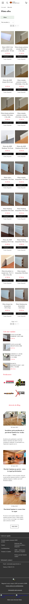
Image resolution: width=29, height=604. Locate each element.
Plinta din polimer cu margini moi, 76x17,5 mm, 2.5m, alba (7, 273)
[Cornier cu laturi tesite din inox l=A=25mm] (6, 357)
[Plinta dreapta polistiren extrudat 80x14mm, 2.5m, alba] (21, 38)
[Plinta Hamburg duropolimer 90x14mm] (21, 199)
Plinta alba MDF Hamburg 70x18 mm (7, 147)
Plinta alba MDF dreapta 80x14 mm (7, 81)
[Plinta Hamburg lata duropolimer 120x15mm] (21, 295)
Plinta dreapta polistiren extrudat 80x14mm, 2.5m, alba (21, 49)
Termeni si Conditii (6, 551)
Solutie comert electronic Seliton (14, 599)
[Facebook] (3, 570)
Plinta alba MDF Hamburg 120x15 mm (7, 240)
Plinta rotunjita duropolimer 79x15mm (21, 178)
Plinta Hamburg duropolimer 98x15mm (21, 240)
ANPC (16, 540)
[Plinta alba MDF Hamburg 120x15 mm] (7, 230)
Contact (3, 545)
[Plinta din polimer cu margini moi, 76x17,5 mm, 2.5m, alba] (7, 262)
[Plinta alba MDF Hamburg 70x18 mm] (7, 137)
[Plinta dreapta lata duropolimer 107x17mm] (7, 295)
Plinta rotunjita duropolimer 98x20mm (21, 272)
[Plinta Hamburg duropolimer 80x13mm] (7, 199)
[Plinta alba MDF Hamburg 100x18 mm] (21, 137)
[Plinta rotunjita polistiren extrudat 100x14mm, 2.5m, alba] (21, 71)
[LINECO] (9, 394)
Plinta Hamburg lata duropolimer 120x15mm (21, 306)
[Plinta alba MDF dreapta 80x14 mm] (7, 71)
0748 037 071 (10, 567)
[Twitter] (6, 570)
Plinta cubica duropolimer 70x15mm (7, 178)
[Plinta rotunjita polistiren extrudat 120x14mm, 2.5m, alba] (21, 104)
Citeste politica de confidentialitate (14, 586)
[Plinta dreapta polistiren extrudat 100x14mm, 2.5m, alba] (7, 104)
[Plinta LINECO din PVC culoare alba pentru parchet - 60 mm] (7, 38)
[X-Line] (20, 393)
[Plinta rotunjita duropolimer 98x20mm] (21, 262)
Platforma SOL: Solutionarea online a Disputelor (20, 545)
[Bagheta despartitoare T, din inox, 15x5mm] (6, 366)
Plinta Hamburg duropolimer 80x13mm (7, 209)
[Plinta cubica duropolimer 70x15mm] (7, 168)
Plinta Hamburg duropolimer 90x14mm (21, 209)
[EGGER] (9, 382)
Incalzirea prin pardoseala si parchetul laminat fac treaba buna (14, 432)
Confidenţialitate (5, 548)
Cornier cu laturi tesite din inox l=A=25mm (16, 355)
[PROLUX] (20, 382)
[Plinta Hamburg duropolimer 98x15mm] (21, 230)
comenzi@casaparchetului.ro (14, 564)
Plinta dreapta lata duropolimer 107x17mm (7, 306)
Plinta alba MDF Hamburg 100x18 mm (21, 147)
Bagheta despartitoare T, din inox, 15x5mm (17, 365)
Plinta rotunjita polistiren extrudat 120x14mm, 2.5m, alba (21, 115)
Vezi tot (14, 526)
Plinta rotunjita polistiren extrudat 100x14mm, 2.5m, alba (21, 82)
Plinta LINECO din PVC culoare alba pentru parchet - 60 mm (7, 49)
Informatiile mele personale (15, 590)
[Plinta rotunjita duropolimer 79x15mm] (21, 168)
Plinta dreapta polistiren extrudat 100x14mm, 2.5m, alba (7, 115)
